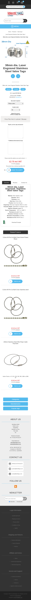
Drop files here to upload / (15, 119)
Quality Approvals (16, 515)
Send (25, 498)
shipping (18, 163)
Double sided (15, 107)
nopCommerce (18, 595)
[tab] (6, 182)
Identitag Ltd (18, 97)
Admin (16, 558)
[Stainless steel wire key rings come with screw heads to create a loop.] (15, 360)
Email (23, 89)
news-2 (16, 579)
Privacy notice (16, 522)
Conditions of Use (16, 525)
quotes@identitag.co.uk (15, 444)
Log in (13, 2)
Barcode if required (15, 100)
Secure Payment (16, 543)
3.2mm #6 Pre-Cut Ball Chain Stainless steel (15, 289)
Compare (16, 89)
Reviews (15, 182)
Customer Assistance (16, 576)
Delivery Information (16, 540)
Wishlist (17, 2)
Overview (6, 182)
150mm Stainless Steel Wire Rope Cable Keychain (15, 342)
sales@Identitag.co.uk (17, 473)
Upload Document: (15, 113)
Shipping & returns (16, 518)
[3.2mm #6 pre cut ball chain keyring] (15, 255)
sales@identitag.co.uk (15, 442)
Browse (24, 119)
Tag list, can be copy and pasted (15, 124)
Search (25, 20)
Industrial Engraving (16, 564)
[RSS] (15, 486)
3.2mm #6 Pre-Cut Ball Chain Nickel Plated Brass (15, 238)
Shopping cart (22, 2)
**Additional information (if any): (15, 140)
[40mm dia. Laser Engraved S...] (18, 76)
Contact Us (24, 182)
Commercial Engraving (16, 561)
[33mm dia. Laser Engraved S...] (13, 76)
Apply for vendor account (16, 586)
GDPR (16, 528)
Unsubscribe (19, 501)
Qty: (5, 170)
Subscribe (12, 501)
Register (9, 2)
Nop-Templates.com (18, 597)
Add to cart (17, 170)
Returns (16, 546)
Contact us (16, 582)
